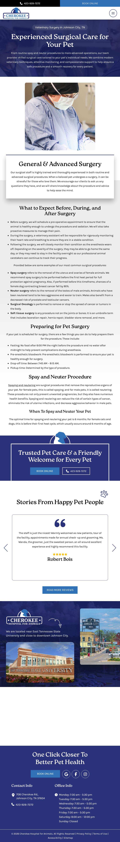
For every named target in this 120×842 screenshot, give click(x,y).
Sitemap (68, 837)
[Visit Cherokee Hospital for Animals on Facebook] (76, 774)
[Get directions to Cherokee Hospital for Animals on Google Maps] (66, 774)
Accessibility (55, 837)
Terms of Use (100, 833)
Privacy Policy (84, 833)
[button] (113, 13)
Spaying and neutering (21, 385)
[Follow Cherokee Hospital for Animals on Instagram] (85, 774)
